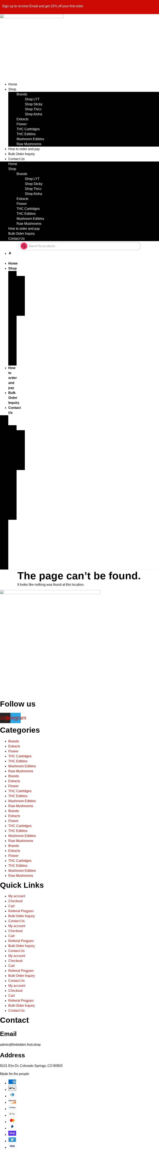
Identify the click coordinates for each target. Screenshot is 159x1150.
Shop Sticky (33, 104)
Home (12, 84)
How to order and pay (24, 149)
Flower (22, 124)
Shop (12, 89)
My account (16, 896)
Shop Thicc (33, 109)
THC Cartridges (28, 129)
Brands (22, 94)
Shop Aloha (33, 114)
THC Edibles (26, 134)
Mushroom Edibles (30, 139)
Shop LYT (32, 99)
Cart (11, 906)
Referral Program (21, 911)
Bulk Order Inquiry (21, 154)
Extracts (22, 119)
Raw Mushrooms (29, 144)
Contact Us (16, 159)
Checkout (15, 901)
